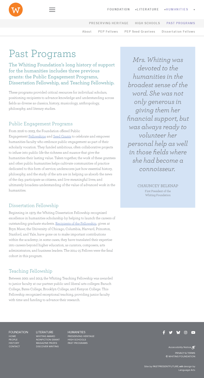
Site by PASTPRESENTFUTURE (161, 366)
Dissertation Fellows (178, 31)
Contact (14, 346)
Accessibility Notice (180, 347)
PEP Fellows (108, 31)
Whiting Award (45, 336)
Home (12, 336)
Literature (148, 9)
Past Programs (181, 23)
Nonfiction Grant (48, 339)
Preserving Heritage (109, 23)
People (13, 339)
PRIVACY (180, 353)
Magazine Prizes (46, 343)
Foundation (118, 9)
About (87, 31)
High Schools (147, 23)
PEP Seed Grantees (140, 31)
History (14, 343)
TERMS (191, 353)
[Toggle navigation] (52, 10)
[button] (133, 9)
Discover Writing (47, 346)
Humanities (177, 9)
